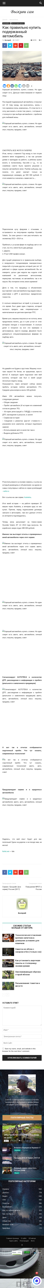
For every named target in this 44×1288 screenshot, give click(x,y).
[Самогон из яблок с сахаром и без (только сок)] (8, 952)
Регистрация (24, 1241)
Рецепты (5, 941)
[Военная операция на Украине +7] (7, 1150)
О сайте (23, 1238)
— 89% (16, 1252)
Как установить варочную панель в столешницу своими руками (27, 963)
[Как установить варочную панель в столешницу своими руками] (8, 963)
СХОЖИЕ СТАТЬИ (22, 926)
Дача (4, 977)
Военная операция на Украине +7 (27, 1148)
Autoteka (27, 497)
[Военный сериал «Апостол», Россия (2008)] (7, 1170)
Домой (4, 20)
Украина (17, 1150)
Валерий (8, 40)
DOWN (25, 1284)
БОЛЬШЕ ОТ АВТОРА (22, 928)
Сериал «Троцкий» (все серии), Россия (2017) (11, 888)
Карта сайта (13, 1241)
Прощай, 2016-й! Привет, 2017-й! (27, 1158)
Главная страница (12, 1238)
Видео (17, 1173)
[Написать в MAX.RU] (37, 1281)
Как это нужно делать (18, 23)
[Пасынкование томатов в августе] (8, 986)
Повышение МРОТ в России (33, 888)
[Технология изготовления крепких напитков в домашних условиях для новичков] (8, 938)
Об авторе (32, 1238)
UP (18, 1284)
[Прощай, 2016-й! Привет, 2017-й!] (7, 1160)
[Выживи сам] (22, 12)
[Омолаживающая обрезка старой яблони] (8, 974)
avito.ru (6, 491)
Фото (33, 1241)
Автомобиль (14, 20)
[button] (40, 3)
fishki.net (5, 851)
